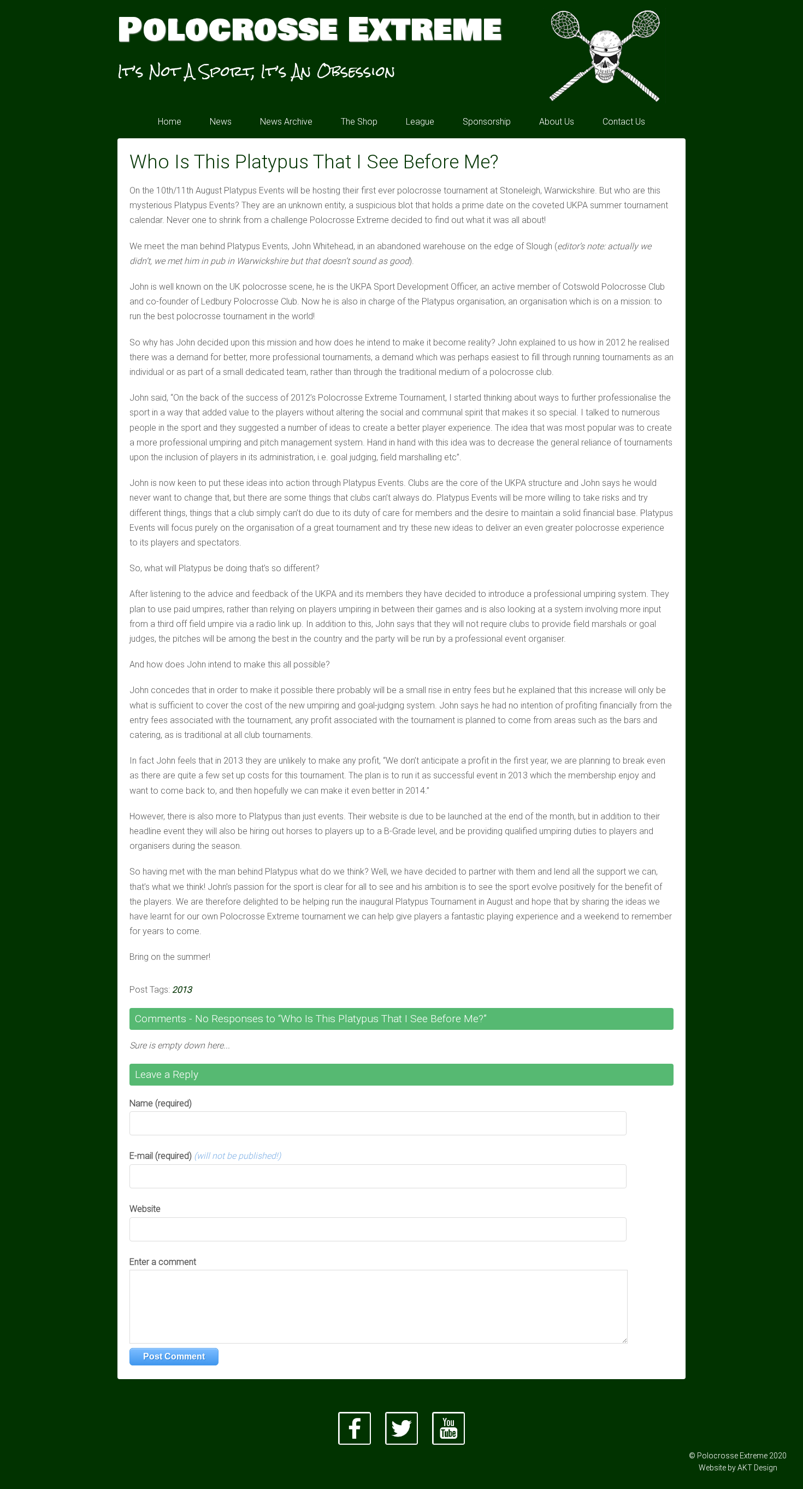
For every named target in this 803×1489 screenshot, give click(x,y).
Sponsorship (487, 121)
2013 (182, 989)
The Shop (359, 121)
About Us (556, 121)
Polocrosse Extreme (309, 30)
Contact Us (624, 121)
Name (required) (160, 1103)
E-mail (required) (205, 1156)
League (420, 121)
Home (169, 121)
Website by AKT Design (738, 1467)
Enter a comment (162, 1262)
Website (145, 1209)
